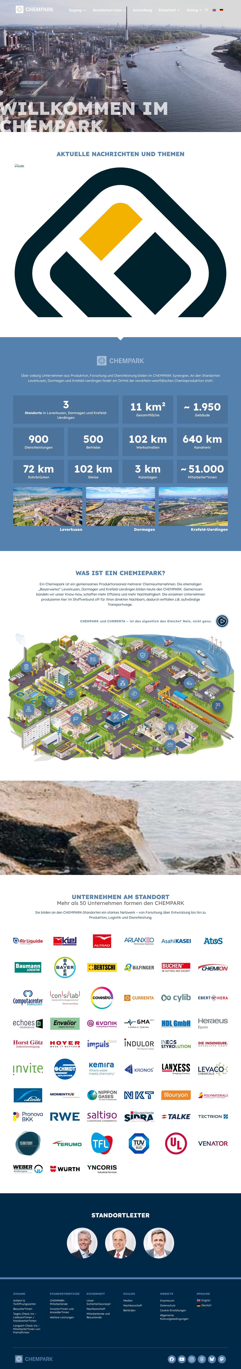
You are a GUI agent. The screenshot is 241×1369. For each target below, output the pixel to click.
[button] (206, 10)
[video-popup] (222, 621)
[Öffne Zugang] (84, 10)
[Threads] (202, 1359)
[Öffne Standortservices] (124, 10)
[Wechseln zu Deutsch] (221, 9)
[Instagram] (192, 1359)
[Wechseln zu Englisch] (214, 9)
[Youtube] (182, 1359)
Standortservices (64, 1293)
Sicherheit (96, 1293)
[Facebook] (172, 1359)
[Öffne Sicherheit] (178, 10)
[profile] (28, 943)
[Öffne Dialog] (200, 10)
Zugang (19, 1293)
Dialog (129, 1293)
